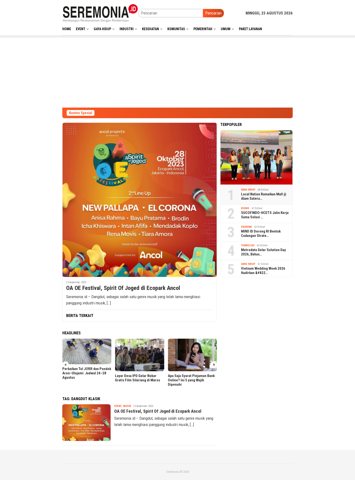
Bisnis (245, 208)
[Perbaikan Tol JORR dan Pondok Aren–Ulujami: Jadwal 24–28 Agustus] (86, 351)
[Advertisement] (177, 71)
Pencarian (213, 13)
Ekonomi (246, 226)
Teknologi (247, 245)
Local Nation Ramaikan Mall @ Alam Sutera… (263, 196)
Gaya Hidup (248, 189)
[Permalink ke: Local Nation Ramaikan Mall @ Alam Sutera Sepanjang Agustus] (256, 157)
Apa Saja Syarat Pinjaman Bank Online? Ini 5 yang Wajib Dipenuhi (191, 380)
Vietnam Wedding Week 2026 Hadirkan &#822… (263, 270)
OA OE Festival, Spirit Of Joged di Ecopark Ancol (123, 288)
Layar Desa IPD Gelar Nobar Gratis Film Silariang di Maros (137, 378)
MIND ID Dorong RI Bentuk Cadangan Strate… (261, 233)
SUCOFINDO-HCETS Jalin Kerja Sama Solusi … (265, 215)
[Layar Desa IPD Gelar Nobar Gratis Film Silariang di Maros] (139, 355)
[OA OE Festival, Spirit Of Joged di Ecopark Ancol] (139, 200)
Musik (127, 406)
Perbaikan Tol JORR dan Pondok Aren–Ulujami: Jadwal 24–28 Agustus (86, 373)
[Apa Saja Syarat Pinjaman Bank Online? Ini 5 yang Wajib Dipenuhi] (192, 355)
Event (118, 406)
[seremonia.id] (100, 12)
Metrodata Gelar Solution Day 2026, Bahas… (263, 252)
